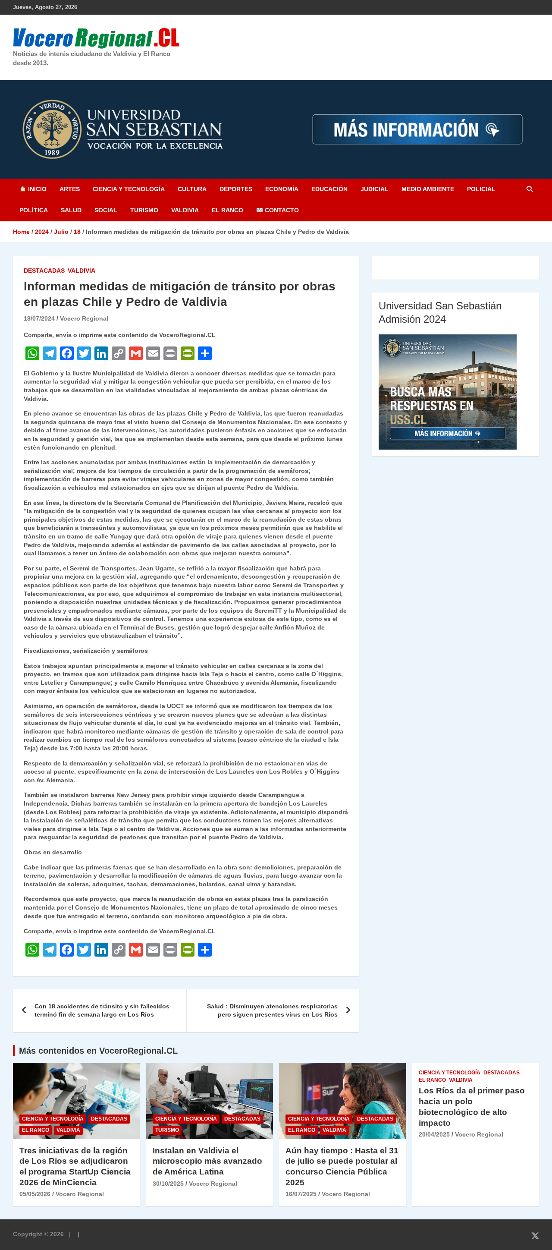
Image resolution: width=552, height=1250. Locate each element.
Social (105, 210)
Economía (281, 189)
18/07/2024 (39, 318)
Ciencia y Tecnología (129, 189)
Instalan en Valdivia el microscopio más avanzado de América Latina (207, 1161)
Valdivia (185, 210)
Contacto (281, 210)
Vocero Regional (84, 318)
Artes (70, 189)
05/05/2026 (34, 1193)
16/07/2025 (301, 1193)
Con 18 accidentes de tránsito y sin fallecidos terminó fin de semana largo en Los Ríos (101, 1010)
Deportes (236, 189)
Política (33, 210)
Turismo (144, 210)
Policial (481, 189)
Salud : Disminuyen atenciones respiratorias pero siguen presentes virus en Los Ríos (272, 1010)
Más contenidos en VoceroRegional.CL (98, 1050)
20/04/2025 (434, 1134)
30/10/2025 (168, 1183)
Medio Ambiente (427, 189)
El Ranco (227, 210)
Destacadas (44, 270)
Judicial (375, 189)
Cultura (192, 189)
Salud (71, 210)
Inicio (36, 189)
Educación (329, 189)
